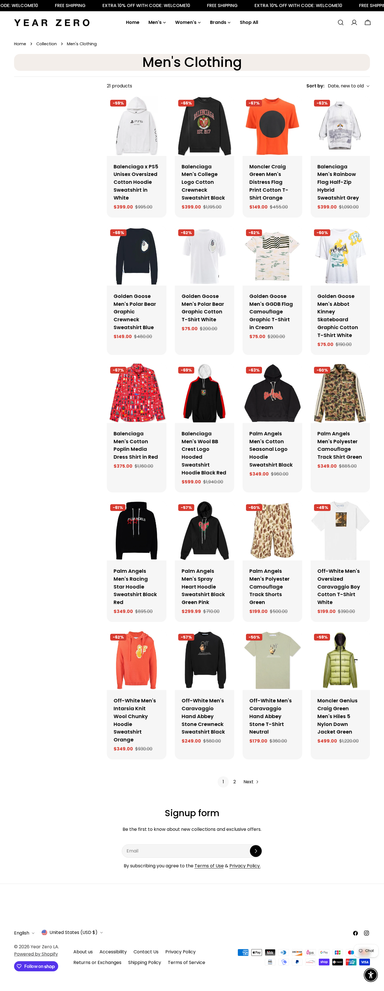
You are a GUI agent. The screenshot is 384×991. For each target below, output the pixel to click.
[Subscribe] (256, 851)
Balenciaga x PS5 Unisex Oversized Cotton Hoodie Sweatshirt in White (136, 182)
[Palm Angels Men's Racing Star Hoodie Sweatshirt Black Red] (136, 530)
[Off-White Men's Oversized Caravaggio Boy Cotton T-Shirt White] (340, 530)
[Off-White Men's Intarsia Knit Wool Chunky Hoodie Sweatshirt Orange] (136, 660)
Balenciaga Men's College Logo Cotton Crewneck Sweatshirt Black (203, 182)
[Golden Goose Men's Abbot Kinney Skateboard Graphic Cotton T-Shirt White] (340, 256)
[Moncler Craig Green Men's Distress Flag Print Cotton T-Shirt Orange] (272, 126)
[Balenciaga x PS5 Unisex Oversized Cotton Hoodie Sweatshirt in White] (136, 126)
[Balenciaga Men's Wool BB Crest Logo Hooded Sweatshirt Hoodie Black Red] (204, 393)
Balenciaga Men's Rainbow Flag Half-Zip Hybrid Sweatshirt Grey (338, 182)
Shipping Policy (144, 962)
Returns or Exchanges (97, 962)
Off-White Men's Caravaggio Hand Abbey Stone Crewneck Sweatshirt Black (203, 716)
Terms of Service (186, 962)
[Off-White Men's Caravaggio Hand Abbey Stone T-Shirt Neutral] (272, 660)
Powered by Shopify (36, 954)
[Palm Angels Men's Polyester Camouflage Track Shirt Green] (340, 393)
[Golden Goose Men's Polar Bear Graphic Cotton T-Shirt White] (204, 256)
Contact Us (146, 952)
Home (20, 44)
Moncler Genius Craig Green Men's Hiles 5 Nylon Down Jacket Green (337, 716)
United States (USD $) (73, 932)
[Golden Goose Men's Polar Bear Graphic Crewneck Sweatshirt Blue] (136, 256)
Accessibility (113, 952)
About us (83, 952)
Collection (46, 44)
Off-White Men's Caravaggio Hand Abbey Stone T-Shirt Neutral (270, 716)
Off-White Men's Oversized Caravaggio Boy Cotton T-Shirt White (338, 586)
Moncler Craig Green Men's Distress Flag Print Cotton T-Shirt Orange (268, 182)
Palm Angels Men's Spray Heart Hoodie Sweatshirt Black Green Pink (203, 586)
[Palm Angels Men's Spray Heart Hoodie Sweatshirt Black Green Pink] (204, 530)
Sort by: (315, 86)
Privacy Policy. (245, 866)
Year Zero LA (44, 947)
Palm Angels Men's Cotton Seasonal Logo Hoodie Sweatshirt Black (271, 449)
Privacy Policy (180, 952)
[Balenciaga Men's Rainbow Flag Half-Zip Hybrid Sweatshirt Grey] (340, 126)
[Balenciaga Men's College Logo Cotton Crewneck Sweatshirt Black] (204, 126)
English (21, 933)
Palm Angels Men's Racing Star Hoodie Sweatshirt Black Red (135, 586)
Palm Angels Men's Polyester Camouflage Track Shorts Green (269, 586)
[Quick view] (158, 109)
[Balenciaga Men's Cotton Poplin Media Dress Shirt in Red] (136, 393)
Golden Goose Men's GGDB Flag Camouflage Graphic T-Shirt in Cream (271, 312)
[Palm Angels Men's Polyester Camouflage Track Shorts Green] (272, 530)
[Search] (340, 22)
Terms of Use (209, 866)
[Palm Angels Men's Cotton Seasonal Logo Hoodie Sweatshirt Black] (272, 393)
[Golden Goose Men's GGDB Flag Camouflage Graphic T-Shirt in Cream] (272, 256)
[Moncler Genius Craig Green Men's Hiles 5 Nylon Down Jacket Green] (340, 660)
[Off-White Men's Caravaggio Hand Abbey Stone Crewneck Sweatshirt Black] (204, 660)
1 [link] (223, 782)
